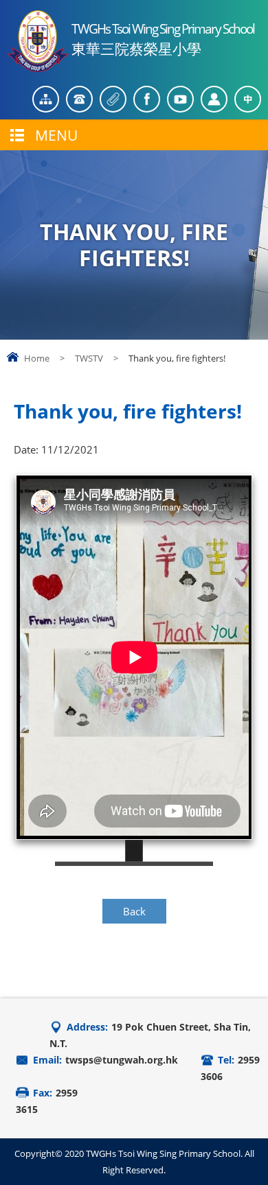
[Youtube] (180, 99)
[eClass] (214, 99)
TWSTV (89, 358)
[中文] (247, 99)
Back (134, 911)
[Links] (113, 99)
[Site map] (45, 99)
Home (36, 358)
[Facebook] (146, 99)
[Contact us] (79, 99)
